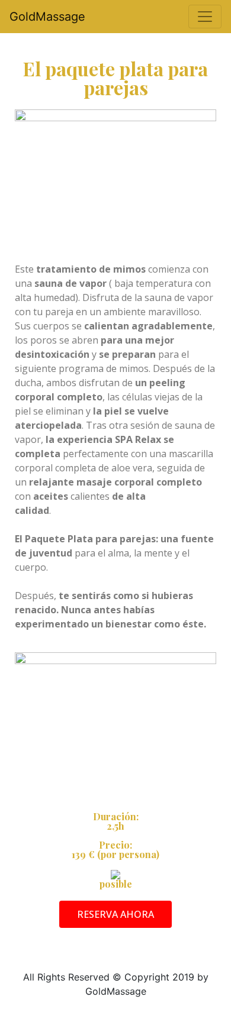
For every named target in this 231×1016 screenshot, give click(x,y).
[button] (115, 914)
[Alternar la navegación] (205, 16)
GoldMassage (47, 16)
